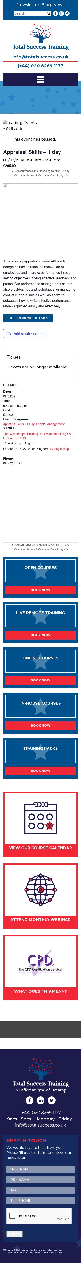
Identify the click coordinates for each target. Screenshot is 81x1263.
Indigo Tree (56, 1252)
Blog (46, 4)
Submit (14, 1234)
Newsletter (28, 4)
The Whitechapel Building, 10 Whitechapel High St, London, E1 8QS (38, 436)
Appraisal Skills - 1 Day (18, 424)
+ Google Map (59, 448)
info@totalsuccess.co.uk (40, 57)
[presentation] (39, 1216)
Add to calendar (25, 333)
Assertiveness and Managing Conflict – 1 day (41, 171)
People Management (50, 424)
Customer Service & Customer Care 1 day (39, 175)
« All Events (13, 128)
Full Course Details (28, 317)
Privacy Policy (33, 1252)
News (58, 4)
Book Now (40, 590)
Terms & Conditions (14, 1252)
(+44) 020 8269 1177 (40, 65)
